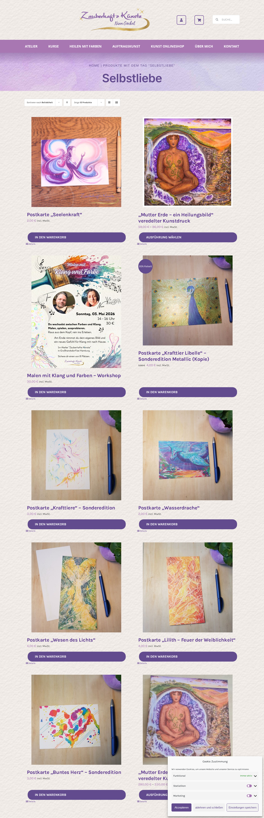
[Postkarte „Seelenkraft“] (76, 162)
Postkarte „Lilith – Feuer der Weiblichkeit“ (187, 640)
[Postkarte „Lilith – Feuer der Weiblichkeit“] (188, 587)
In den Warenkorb (50, 237)
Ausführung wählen (163, 237)
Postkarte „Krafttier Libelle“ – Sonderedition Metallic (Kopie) (173, 356)
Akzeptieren (182, 807)
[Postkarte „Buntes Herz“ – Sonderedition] (76, 720)
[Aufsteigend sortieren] (66, 102)
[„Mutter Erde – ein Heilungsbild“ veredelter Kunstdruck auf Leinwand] (188, 720)
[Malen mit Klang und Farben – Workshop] (76, 311)
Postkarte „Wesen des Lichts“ (61, 640)
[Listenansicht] (116, 102)
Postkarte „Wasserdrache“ (169, 508)
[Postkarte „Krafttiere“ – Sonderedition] (76, 455)
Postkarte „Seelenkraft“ (54, 214)
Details (31, 244)
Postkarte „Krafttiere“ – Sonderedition (71, 508)
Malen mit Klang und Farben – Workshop (74, 375)
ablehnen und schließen (209, 807)
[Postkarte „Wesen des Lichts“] (76, 587)
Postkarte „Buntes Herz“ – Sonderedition (74, 772)
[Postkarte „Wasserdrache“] (188, 455)
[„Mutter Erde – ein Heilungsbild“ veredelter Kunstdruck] (188, 162)
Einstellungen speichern (242, 807)
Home (94, 65)
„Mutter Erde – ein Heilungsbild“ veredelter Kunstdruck (176, 218)
